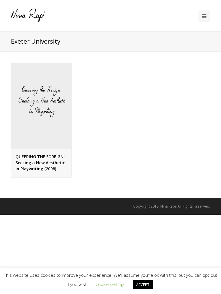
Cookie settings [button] (110, 284)
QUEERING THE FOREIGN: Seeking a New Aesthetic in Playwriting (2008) (40, 162)
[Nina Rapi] (28, 15)
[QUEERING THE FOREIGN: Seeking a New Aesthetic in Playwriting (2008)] (41, 106)
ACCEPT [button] (142, 284)
